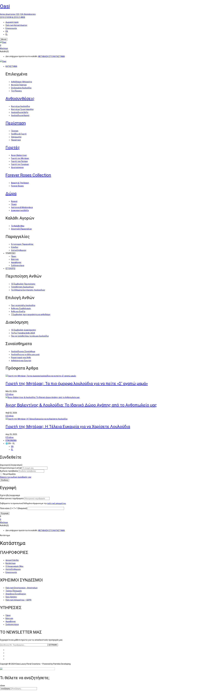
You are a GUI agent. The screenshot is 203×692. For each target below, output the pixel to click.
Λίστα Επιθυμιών (18, 250)
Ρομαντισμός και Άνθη (21, 357)
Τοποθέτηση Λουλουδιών (22, 287)
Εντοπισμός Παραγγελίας (22, 244)
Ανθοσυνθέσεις (20, 98)
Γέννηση (14, 131)
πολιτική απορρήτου (56, 503)
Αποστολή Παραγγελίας (21, 229)
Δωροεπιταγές (12, 22)
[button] (101, 45)
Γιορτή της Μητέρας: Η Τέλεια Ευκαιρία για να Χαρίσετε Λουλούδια (68, 426)
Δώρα (11, 193)
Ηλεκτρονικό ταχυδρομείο (12, 498)
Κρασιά (14, 201)
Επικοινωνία (11, 28)
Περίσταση (16, 123)
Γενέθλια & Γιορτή (19, 134)
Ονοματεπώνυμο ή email (11, 468)
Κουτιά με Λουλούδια (20, 106)
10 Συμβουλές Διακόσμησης (23, 330)
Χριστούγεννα (17, 167)
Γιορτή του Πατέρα (19, 161)
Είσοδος (14, 247)
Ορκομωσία (16, 137)
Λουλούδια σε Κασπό (20, 115)
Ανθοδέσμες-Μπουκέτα (21, 82)
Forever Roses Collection (28, 175)
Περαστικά (16, 140)
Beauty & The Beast (20, 183)
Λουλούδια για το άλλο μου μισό (25, 354)
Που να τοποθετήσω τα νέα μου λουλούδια (30, 336)
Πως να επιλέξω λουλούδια (23, 305)
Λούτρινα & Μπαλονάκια (22, 207)
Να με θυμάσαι (9, 474)
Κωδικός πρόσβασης (9, 471)
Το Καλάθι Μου (17, 226)
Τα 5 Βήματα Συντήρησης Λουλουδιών (28, 290)
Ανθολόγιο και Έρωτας (21, 360)
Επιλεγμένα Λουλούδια (21, 88)
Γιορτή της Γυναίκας (20, 164)
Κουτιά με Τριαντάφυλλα (22, 109)
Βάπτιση (15, 259)
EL (7, 34)
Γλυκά (13, 204)
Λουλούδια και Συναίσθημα (23, 351)
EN (7, 31)
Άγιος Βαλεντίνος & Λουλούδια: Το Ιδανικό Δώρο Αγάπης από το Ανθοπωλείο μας (81, 405)
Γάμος (13, 256)
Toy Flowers (16, 91)
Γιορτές (13, 147)
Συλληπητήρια (17, 265)
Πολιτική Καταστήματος (16, 25)
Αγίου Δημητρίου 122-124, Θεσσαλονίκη (18, 14)
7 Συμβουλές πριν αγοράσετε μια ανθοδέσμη (30, 314)
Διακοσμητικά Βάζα (20, 210)
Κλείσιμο (4, 48)
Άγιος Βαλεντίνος (19, 155)
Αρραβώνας (16, 262)
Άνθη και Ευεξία (18, 311)
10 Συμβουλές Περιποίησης (23, 284)
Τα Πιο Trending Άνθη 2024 (23, 333)
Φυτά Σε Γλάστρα (19, 85)
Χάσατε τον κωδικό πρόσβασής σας (15, 477)
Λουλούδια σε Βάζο (19, 112)
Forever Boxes (17, 186)
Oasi (5, 6)
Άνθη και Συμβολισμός (21, 308)
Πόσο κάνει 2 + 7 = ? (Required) (13, 508)
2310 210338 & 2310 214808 (12, 17)
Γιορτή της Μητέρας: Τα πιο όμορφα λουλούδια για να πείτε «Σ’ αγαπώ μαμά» (77, 383)
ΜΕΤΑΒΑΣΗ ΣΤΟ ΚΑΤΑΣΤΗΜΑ (51, 56)
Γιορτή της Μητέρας (20, 158)
